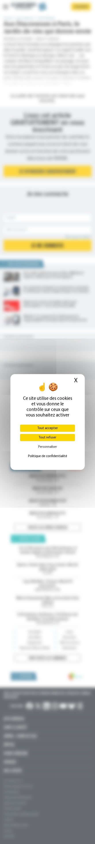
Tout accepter (47, 428)
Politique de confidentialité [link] (47, 456)
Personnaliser (47, 447)
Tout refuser (47, 437)
